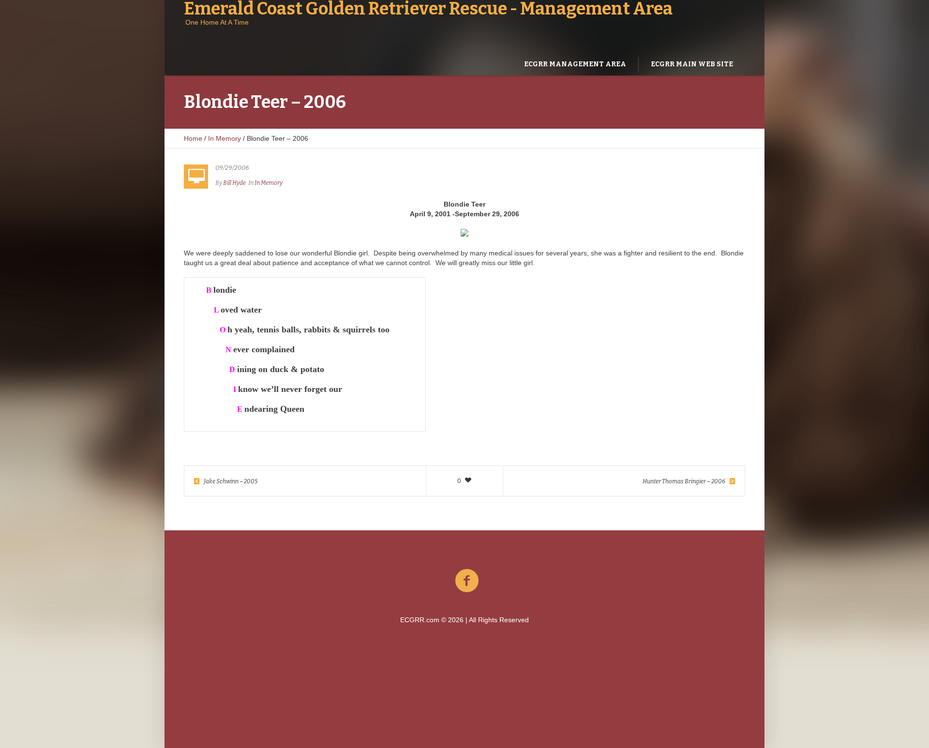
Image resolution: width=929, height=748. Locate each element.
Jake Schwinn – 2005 (230, 481)
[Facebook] (467, 581)
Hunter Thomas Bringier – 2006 (684, 481)
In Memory (224, 138)
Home (193, 138)
